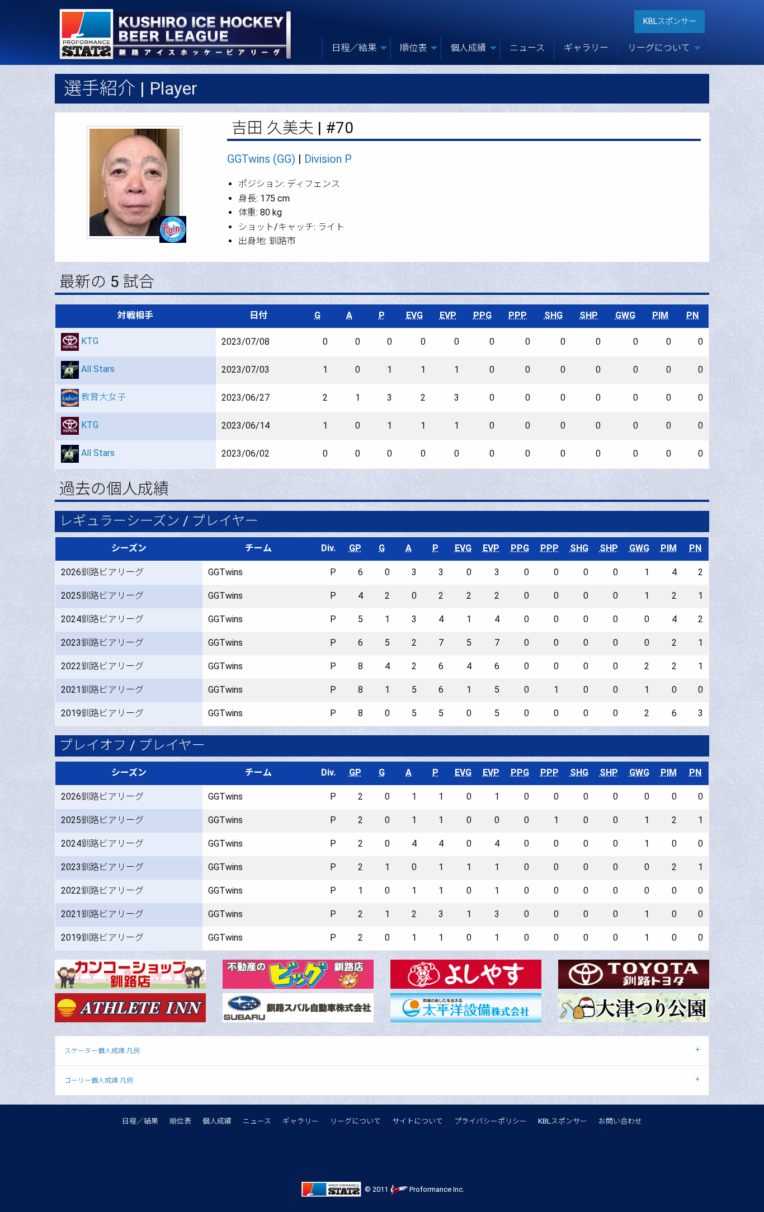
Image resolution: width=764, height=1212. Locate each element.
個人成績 (217, 1121)
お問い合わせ (620, 1121)
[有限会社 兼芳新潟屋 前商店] (465, 973)
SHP (588, 315)
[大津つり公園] (633, 1007)
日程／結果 (140, 1121)
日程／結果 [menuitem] (354, 48)
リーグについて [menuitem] (659, 48)
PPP (517, 315)
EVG (414, 315)
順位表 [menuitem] (413, 48)
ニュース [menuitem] (527, 48)
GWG (625, 315)
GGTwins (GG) (261, 159)
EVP (448, 315)
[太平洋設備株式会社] (465, 1007)
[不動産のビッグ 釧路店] (298, 973)
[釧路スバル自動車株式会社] (298, 1007)
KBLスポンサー (669, 21)
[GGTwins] (172, 229)
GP (355, 548)
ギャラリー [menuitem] (586, 48)
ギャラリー (300, 1121)
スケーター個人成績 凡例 (102, 1051)
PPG (482, 315)
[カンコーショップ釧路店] (130, 973)
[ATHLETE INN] (130, 1007)
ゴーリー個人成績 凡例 (98, 1080)
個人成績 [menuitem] (468, 48)
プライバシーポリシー (490, 1121)
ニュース (257, 1121)
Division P (328, 159)
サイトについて (417, 1121)
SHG (553, 315)
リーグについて (355, 1121)
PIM (660, 315)
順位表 (180, 1121)
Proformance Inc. (436, 1189)
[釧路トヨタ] (633, 973)
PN (692, 315)
